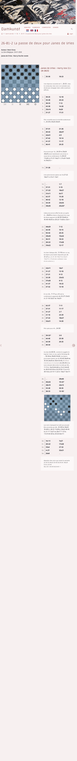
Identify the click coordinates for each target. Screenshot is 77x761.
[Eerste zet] (5, 104)
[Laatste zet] (28, 104)
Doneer (55, 27)
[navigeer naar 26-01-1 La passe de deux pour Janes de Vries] (73, 345)
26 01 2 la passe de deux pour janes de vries (36, 33)
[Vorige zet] (12, 104)
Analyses (27, 27)
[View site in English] (31, 30)
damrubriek (9, 33)
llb (17, 33)
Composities (46, 27)
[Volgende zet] (20, 104)
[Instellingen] (35, 104)
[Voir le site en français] (36, 31)
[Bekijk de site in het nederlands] (27, 30)
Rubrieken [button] (36, 27)
